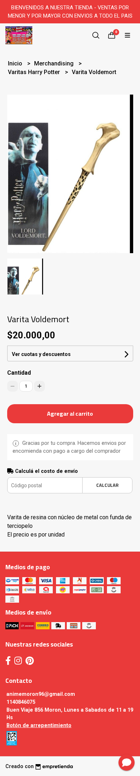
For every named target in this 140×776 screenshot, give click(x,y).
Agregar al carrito (70, 413)
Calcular (107, 485)
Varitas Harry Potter (34, 72)
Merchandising (54, 63)
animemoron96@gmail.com (40, 694)
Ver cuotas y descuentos (41, 354)
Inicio (16, 63)
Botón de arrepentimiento (38, 725)
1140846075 (20, 702)
